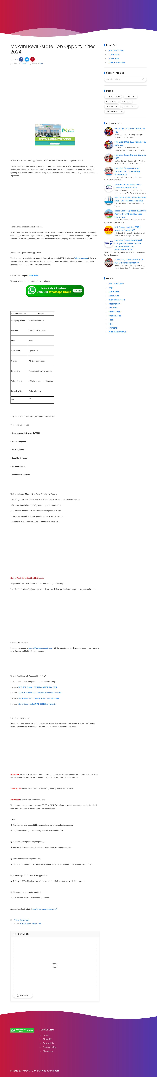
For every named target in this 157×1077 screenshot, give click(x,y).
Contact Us (48, 1043)
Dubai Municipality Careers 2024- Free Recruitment (38, 698)
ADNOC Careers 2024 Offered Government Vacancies (39, 693)
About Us (47, 1039)
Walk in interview (117, 62)
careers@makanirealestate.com (40, 648)
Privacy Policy (49, 1047)
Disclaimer (48, 1051)
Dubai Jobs (114, 54)
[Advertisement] (54, 95)
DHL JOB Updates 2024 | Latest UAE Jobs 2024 (37, 687)
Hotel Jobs (114, 58)
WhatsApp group (81, 258)
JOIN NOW (33, 275)
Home (46, 1035)
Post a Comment (21, 920)
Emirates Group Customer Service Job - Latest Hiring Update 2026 (127, 171)
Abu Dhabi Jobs (116, 50)
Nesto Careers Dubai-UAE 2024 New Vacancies (37, 704)
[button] (21, 59)
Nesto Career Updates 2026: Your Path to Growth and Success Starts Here (130, 213)
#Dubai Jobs (25, 924)
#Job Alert (36, 924)
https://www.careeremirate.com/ (44, 909)
